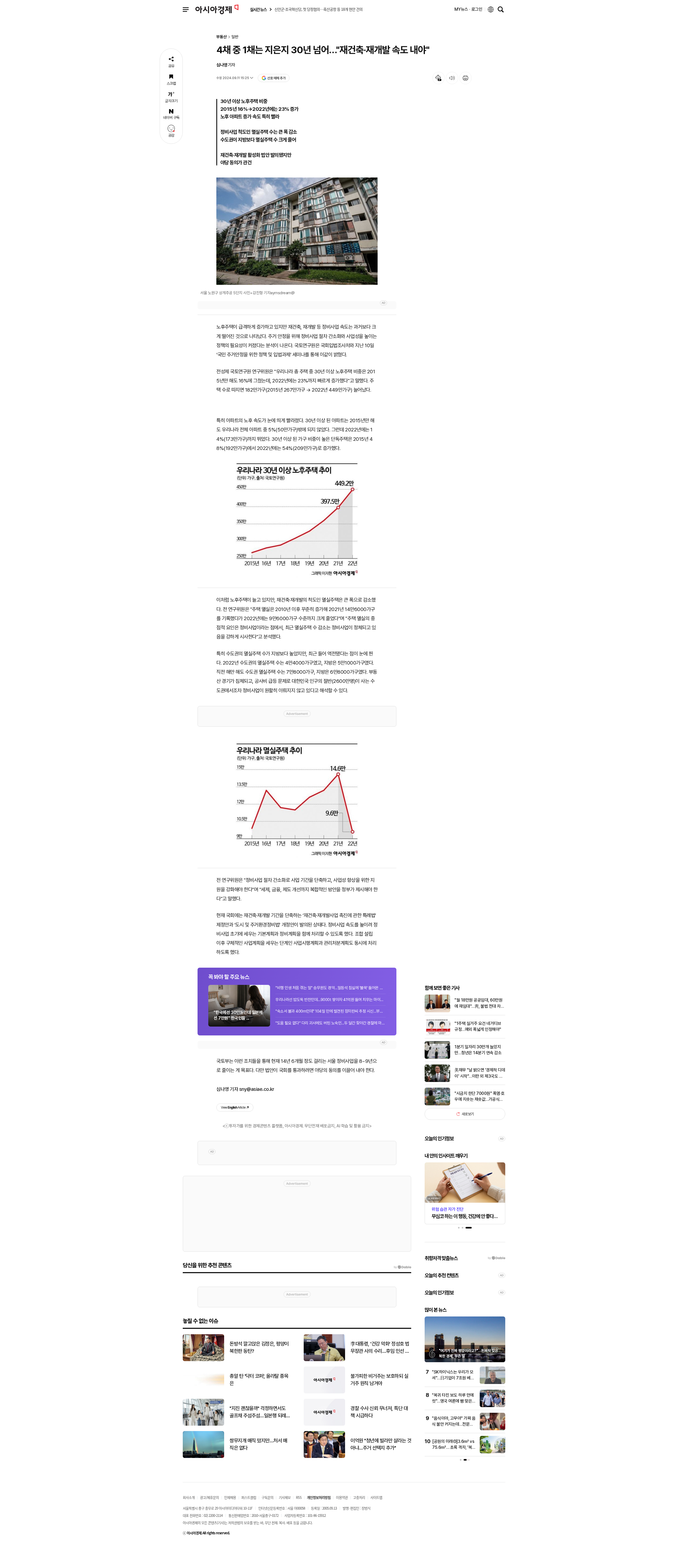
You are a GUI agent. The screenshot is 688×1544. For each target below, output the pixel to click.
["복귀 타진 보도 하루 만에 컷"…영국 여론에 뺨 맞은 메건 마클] (492, 1406)
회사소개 (189, 1497)
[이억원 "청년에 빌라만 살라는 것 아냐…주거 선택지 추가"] (324, 1457)
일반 (234, 37)
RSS (299, 1497)
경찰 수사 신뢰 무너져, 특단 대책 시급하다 (379, 1412)
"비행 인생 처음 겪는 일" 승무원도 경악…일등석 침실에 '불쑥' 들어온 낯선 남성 (330, 987)
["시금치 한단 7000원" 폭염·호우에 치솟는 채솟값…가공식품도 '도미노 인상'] (437, 1104)
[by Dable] (402, 1267)
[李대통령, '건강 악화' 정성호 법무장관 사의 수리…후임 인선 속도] (324, 1360)
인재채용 (230, 1497)
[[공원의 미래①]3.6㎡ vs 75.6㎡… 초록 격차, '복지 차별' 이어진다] (492, 1452)
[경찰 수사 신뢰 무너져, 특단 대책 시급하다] (324, 1424)
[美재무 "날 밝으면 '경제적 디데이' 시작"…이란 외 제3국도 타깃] (437, 1081)
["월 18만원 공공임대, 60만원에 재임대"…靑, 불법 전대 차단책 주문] (437, 1011)
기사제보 (285, 1497)
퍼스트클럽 (248, 1497)
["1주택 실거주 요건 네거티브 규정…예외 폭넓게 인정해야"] (437, 1034)
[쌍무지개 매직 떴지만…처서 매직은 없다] (203, 1457)
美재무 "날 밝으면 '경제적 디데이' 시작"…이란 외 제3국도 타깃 (479, 1073)
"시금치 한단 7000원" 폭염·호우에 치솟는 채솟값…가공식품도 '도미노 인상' (479, 1097)
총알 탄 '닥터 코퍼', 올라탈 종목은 (259, 1379)
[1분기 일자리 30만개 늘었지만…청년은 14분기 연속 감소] (437, 1058)
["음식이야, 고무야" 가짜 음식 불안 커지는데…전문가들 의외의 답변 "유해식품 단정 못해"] (492, 1429)
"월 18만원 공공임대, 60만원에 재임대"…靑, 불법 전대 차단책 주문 (479, 1003)
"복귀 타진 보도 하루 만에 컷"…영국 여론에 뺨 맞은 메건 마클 (453, 1401)
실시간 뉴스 (258, 10)
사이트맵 (376, 1497)
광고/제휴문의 (209, 1497)
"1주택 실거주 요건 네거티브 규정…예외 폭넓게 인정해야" (477, 1026)
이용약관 (342, 1497)
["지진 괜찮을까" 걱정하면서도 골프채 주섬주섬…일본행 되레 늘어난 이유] (203, 1424)
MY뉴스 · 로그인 (468, 9)
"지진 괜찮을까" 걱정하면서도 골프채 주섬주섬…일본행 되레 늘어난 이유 (258, 1412)
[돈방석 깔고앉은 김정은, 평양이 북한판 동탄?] (203, 1360)
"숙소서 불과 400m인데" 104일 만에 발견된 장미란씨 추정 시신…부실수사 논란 (330, 1011)
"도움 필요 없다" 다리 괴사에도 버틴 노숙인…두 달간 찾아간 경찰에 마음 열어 (330, 1023)
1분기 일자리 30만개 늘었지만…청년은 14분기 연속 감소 (477, 1049)
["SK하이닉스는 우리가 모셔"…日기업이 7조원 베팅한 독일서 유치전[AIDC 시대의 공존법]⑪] (492, 1383)
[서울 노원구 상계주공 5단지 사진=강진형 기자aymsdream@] (297, 231)
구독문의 (267, 1497)
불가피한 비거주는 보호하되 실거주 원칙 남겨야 (379, 1379)
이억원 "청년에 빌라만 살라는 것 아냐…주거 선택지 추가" (380, 1444)
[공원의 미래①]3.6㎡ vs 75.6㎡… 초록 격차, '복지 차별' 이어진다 (454, 1447)
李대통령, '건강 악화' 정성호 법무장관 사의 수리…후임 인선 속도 (379, 1348)
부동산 (221, 37)
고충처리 (359, 1497)
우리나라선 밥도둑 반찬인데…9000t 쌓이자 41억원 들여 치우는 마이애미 (330, 999)
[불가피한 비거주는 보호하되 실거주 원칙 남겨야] (324, 1392)
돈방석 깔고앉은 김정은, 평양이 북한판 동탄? (259, 1347)
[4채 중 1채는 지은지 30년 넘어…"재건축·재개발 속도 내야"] (297, 519)
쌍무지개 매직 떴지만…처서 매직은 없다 (258, 1444)
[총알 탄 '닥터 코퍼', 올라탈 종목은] (203, 1392)
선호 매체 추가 (276, 78)
